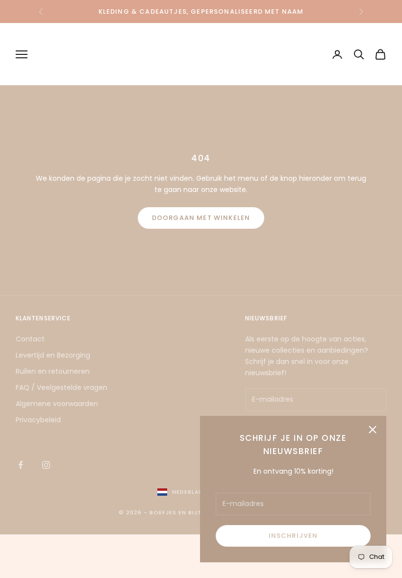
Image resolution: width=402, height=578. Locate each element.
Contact (30, 339)
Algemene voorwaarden (57, 404)
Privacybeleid (38, 420)
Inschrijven (293, 535)
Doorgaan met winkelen (201, 217)
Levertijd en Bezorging (53, 355)
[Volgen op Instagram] (46, 465)
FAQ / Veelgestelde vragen (61, 387)
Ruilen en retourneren (53, 371)
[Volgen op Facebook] (20, 465)
